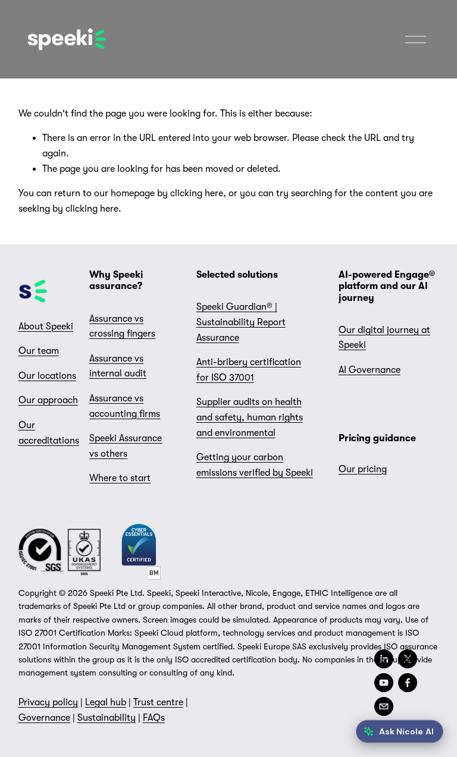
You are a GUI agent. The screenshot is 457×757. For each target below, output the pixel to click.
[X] (407, 658)
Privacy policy (48, 702)
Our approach (48, 400)
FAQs (154, 717)
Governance (44, 717)
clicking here (196, 193)
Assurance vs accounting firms (124, 406)
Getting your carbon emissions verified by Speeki (254, 465)
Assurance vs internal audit (117, 366)
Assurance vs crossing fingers (122, 326)
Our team (38, 350)
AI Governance (369, 370)
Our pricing (363, 469)
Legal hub (105, 702)
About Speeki (45, 326)
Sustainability (106, 717)
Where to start (120, 478)
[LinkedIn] (383, 658)
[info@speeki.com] (383, 706)
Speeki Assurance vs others (125, 446)
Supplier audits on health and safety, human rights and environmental (249, 417)
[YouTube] (383, 682)
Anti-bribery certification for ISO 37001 (248, 370)
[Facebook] (407, 682)
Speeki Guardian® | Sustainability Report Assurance (241, 322)
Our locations (47, 375)
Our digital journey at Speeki (384, 338)
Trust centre (158, 702)
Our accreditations (48, 433)
